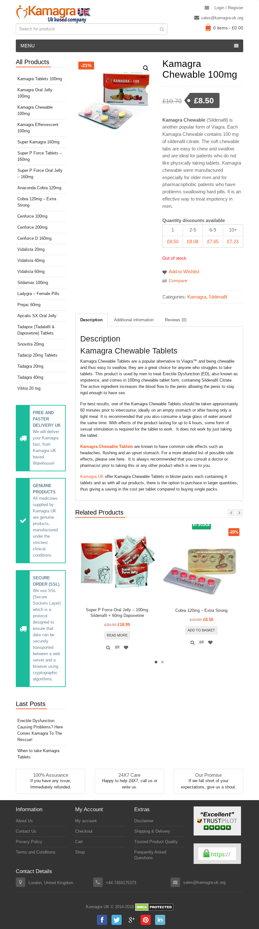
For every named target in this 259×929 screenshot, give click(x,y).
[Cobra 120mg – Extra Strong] (201, 566)
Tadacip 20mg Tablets (37, 355)
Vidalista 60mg (31, 271)
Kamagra (196, 296)
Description (91, 319)
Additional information (134, 319)
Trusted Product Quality (156, 841)
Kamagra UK (92, 476)
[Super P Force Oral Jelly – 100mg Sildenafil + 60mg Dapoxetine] (117, 566)
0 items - (228, 27)
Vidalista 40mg (31, 260)
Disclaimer (144, 820)
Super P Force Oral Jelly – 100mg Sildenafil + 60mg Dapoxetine (117, 612)
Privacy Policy (29, 841)
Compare (178, 280)
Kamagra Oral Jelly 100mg (34, 93)
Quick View (108, 647)
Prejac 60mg (28, 304)
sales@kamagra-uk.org (222, 17)
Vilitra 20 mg (28, 388)
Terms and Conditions (36, 852)
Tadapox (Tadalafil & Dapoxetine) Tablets (36, 329)
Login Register (228, 7)
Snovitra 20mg (30, 344)
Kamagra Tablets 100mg (39, 78)
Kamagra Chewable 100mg (35, 110)
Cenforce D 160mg (34, 238)
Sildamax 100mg (32, 282)
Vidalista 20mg (31, 249)
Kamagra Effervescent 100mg (37, 127)
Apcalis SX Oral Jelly (37, 315)
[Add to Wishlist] (126, 647)
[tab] (91, 320)
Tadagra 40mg (30, 377)
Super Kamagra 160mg (38, 142)
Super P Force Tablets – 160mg (39, 156)
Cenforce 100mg (32, 216)
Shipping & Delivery (152, 831)
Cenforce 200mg (32, 227)
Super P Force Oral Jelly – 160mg (40, 173)
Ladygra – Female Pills (38, 293)
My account (86, 820)
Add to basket (201, 630)
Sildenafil (218, 296)
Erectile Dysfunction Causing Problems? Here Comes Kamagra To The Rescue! (40, 730)
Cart (79, 841)
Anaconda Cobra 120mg (39, 187)
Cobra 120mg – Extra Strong (201, 610)
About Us (24, 820)
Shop (80, 852)
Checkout (84, 831)
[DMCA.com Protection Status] (154, 907)
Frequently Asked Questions (150, 855)
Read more (117, 635)
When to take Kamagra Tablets (38, 753)
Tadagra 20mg (30, 366)
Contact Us (26, 831)
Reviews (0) (175, 319)
